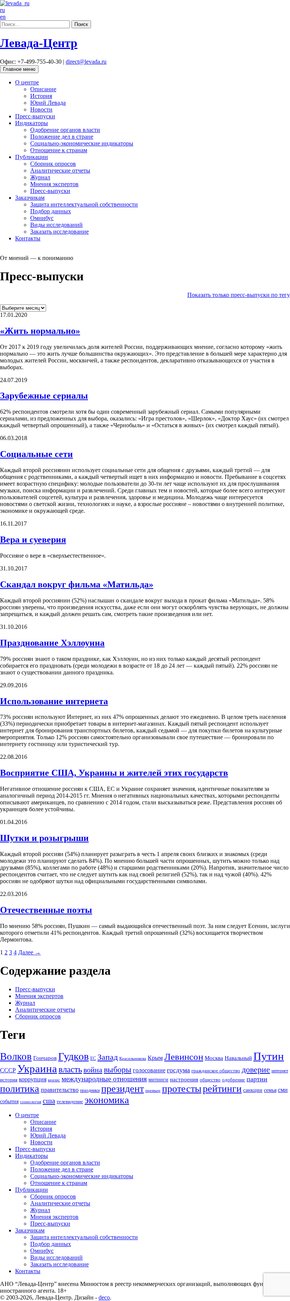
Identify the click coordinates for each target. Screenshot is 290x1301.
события (9, 1101)
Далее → (29, 952)
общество (210, 1079)
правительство (60, 1089)
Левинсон (183, 1057)
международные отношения (104, 1079)
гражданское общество (215, 1070)
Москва (214, 1058)
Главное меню (19, 69)
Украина (37, 1069)
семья (270, 1090)
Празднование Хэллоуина (52, 643)
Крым (155, 1058)
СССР (8, 1070)
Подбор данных (50, 211)
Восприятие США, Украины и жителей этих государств (114, 773)
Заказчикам (30, 197)
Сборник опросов (53, 164)
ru (2, 10)
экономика (107, 1100)
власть (70, 1069)
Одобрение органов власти (65, 130)
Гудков (73, 1056)
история (8, 1079)
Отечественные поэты (46, 910)
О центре (27, 82)
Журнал (40, 177)
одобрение (233, 1079)
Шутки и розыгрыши (44, 838)
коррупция (32, 1079)
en (3, 17)
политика (19, 1088)
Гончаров (45, 1058)
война (92, 1070)
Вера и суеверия (33, 539)
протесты (181, 1088)
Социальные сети (36, 454)
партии (257, 1079)
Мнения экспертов (54, 184)
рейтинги (222, 1088)
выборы (117, 1069)
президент (122, 1088)
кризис (54, 1080)
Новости (41, 109)
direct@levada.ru (86, 61)
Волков (16, 1056)
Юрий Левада (48, 102)
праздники (90, 1090)
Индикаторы (31, 123)
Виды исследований (56, 225)
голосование (149, 1070)
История (41, 96)
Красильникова (132, 1058)
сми (283, 1090)
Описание (43, 89)
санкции (252, 1090)
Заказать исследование (59, 231)
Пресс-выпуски (35, 116)
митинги (158, 1079)
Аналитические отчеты (60, 170)
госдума (178, 1070)
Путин (268, 1056)
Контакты (27, 238)
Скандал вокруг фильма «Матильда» (76, 584)
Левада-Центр (38, 43)
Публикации (31, 157)
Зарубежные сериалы (44, 396)
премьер (152, 1090)
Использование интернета (54, 701)
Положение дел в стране (61, 136)
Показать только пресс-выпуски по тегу (238, 295)
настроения (184, 1079)
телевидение (70, 1101)
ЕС (93, 1058)
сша (49, 1100)
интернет (279, 1070)
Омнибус (42, 218)
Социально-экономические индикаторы (81, 143)
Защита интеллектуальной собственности (84, 204)
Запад (107, 1057)
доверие (256, 1069)
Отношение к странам (58, 150)
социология (30, 1102)
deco (104, 1297)
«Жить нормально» (40, 331)
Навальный (238, 1058)
